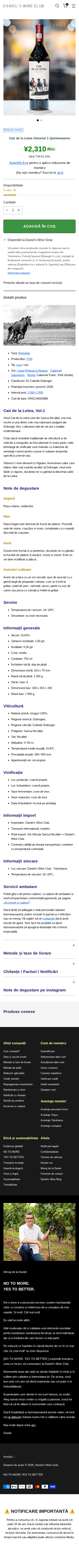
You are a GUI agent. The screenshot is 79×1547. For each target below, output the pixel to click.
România (24, 353)
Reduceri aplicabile (13, 1073)
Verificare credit (49, 1078)
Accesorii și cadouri (16, 902)
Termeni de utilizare (51, 1157)
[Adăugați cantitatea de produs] (18, 210)
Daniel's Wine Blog (51, 1179)
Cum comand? (11, 1051)
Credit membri (11, 1078)
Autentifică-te (18, 163)
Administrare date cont (53, 1056)
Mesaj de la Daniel (51, 1168)
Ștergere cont (48, 1089)
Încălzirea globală (13, 1146)
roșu (19, 364)
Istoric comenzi (49, 1067)
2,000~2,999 (35, 392)
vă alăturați (14, 1417)
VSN (29, 359)
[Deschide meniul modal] (73, 6)
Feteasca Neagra (36, 370)
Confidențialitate (49, 1151)
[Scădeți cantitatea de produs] (7, 210)
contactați (49, 918)
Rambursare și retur (14, 1089)
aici (59, 172)
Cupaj (20, 370)
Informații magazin (19, 272)
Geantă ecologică (13, 1168)
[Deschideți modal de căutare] (57, 6)
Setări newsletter (50, 1084)
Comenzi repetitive (51, 1073)
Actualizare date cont (52, 1062)
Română (7, 1457)
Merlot (31, 375)
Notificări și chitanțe (14, 1095)
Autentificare (48, 1051)
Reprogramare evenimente (18, 1084)
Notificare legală (49, 1146)
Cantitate (9, 202)
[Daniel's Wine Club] (23, 5)
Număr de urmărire (13, 1100)
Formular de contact (52, 1173)
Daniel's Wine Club (46, 1464)
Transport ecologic (13, 1162)
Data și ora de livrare (14, 1056)
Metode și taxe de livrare (17, 1062)
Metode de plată (12, 1067)
